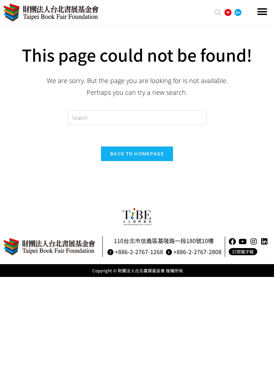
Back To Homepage (137, 153)
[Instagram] (253, 241)
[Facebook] (232, 241)
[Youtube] (243, 241)
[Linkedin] (264, 241)
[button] (262, 12)
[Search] (218, 12)
